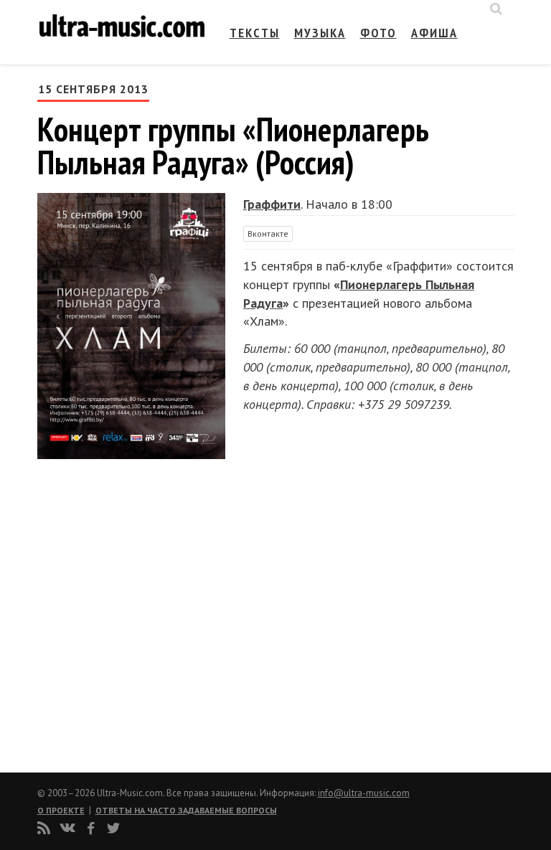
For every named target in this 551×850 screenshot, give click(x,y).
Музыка (320, 32)
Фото (378, 32)
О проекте (61, 810)
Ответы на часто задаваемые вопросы (186, 810)
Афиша (434, 32)
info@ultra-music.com (364, 793)
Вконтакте (268, 233)
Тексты (255, 32)
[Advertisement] (123, 609)
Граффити (272, 204)
